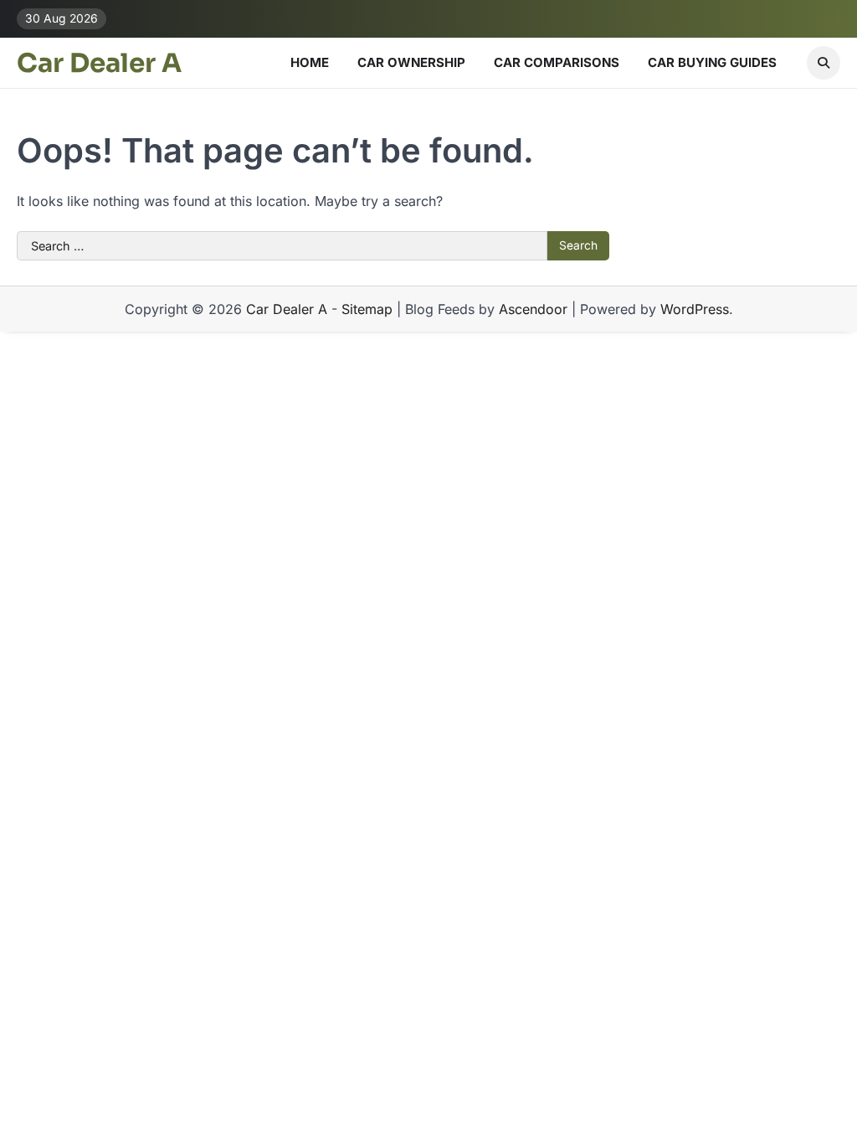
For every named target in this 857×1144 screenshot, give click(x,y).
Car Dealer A (99, 63)
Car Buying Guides (712, 62)
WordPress (694, 309)
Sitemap (367, 309)
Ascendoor (533, 309)
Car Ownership (411, 62)
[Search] (823, 63)
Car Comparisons (556, 62)
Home (309, 62)
